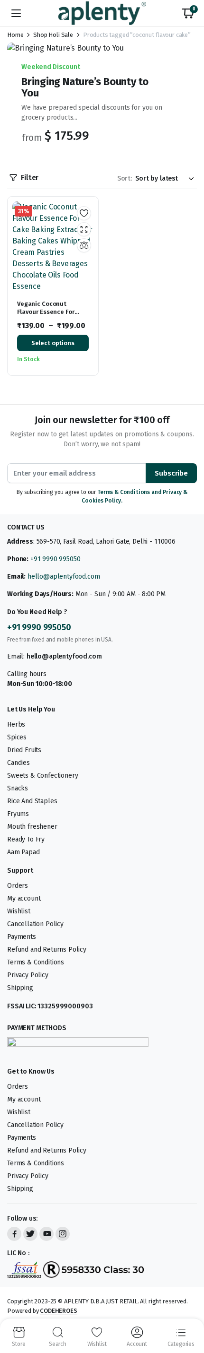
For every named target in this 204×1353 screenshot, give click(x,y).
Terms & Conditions (35, 962)
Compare (84, 245)
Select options (52, 343)
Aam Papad (23, 852)
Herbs (16, 724)
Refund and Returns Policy (46, 949)
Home (15, 35)
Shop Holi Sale (53, 35)
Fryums (18, 814)
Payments (21, 937)
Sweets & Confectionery (42, 776)
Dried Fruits (24, 750)
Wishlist (18, 911)
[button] (188, 13)
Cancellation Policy (35, 924)
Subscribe (171, 473)
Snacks (17, 788)
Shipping (20, 988)
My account (23, 898)
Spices (17, 737)
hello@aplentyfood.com (64, 576)
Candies (18, 763)
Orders (17, 886)
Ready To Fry (26, 839)
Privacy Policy (27, 975)
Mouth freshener (32, 827)
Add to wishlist (84, 213)
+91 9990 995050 (55, 559)
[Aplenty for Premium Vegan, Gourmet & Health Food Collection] (102, 13)
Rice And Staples (32, 801)
